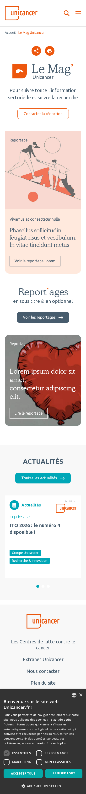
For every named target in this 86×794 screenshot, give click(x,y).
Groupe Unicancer (25, 553)
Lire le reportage (29, 413)
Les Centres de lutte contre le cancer (43, 644)
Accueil (10, 33)
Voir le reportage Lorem (35, 261)
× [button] (80, 695)
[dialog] (43, 741)
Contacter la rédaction (43, 114)
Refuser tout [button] (64, 773)
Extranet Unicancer (43, 659)
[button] (37, 586)
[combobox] (74, 695)
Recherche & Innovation (29, 561)
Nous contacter (43, 671)
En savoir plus (56, 743)
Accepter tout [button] (23, 773)
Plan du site (43, 683)
